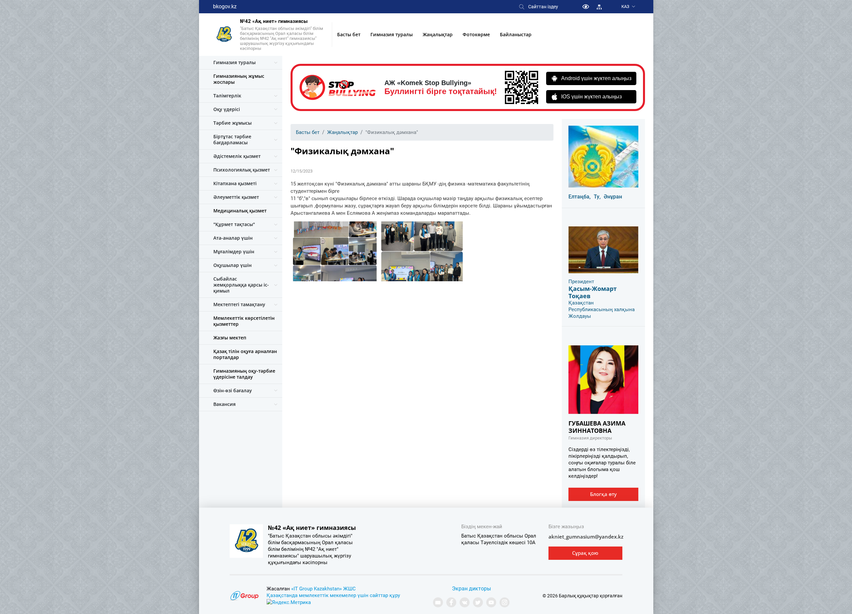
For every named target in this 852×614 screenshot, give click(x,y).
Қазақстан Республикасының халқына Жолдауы (601, 309)
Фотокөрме (476, 34)
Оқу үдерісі (226, 109)
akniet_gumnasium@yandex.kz (585, 536)
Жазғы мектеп (229, 337)
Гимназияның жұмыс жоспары (238, 79)
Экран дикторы (471, 588)
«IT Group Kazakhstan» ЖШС (323, 589)
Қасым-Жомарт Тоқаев (592, 292)
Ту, (597, 196)
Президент (581, 282)
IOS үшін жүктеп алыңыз (591, 96)
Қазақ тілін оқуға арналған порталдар (245, 354)
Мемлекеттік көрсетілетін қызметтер (244, 321)
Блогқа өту (603, 494)
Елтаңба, (579, 196)
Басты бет (348, 34)
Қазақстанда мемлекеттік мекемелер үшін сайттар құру (333, 595)
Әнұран (613, 196)
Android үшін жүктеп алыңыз (596, 78)
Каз (625, 6)
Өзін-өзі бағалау (232, 390)
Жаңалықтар (438, 34)
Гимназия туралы (391, 34)
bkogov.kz (225, 6)
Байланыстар (516, 34)
